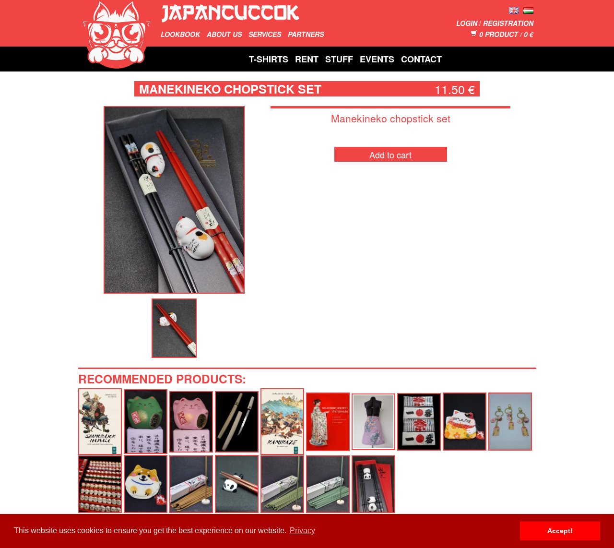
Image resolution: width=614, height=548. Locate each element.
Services (264, 34)
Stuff (339, 59)
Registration (508, 23)
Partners (306, 34)
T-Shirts (268, 59)
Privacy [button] (302, 530)
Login (466, 23)
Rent (307, 59)
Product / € (506, 34)
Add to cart (390, 154)
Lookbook (180, 34)
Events (377, 59)
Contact (421, 59)
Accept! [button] (560, 531)
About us (224, 34)
